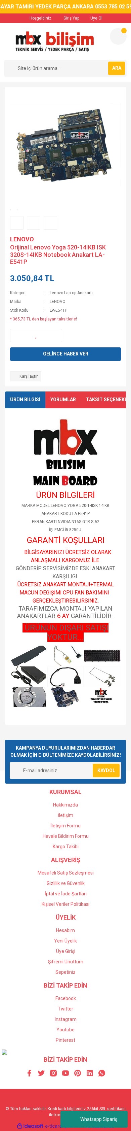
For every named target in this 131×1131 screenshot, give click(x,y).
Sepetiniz (65, 972)
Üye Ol (95, 18)
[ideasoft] (30, 1126)
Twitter (65, 1009)
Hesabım (65, 930)
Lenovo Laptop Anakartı (71, 292)
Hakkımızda (65, 805)
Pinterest (65, 1040)
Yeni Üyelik (65, 941)
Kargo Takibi (66, 846)
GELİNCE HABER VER (65, 353)
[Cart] (118, 36)
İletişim (65, 815)
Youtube (65, 1029)
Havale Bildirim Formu (66, 836)
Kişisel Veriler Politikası (65, 904)
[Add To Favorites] (36, 335)
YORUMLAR (63, 399)
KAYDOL (106, 770)
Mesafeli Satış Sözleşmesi (66, 873)
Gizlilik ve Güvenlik (66, 883)
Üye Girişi (65, 951)
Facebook (65, 998)
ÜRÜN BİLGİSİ (25, 399)
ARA (116, 68)
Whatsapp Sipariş (98, 1119)
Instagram (66, 1019)
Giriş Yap (70, 18)
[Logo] (54, 41)
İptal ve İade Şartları (66, 893)
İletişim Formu (65, 825)
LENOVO (22, 239)
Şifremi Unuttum (65, 961)
